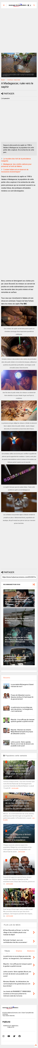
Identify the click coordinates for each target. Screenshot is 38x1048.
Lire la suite (15, 788)
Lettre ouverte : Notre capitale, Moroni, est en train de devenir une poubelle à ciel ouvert (22, 744)
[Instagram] (3, 1036)
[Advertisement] (19, 31)
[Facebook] (19, 1036)
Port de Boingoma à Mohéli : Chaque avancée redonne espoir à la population (18, 837)
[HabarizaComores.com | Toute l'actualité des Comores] (18, 5)
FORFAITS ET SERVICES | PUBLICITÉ (10, 1026)
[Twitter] (14, 1036)
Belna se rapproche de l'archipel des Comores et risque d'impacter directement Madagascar (18, 639)
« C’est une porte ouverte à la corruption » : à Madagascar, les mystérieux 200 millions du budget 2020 (18, 600)
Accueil (3, 79)
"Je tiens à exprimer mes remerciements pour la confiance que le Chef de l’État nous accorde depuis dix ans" (17, 771)
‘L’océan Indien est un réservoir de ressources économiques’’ (14, 171)
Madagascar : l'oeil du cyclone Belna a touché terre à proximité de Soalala (19, 620)
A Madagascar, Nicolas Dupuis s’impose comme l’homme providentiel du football (17, 658)
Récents (6, 678)
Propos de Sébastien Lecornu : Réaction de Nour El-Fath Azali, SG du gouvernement (22, 697)
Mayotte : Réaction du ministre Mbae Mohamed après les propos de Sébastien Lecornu (22, 731)
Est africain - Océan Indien (13, 79)
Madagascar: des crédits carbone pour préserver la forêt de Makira (16, 165)
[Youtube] (9, 1036)
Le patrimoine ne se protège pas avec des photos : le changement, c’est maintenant (22, 709)
